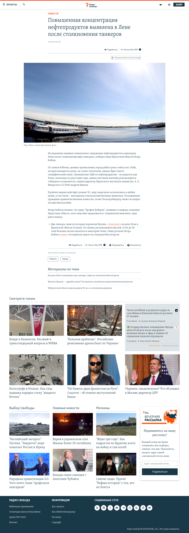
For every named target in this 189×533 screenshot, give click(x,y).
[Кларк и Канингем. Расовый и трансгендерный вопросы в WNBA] (36, 320)
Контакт (13, 522)
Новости (53, 14)
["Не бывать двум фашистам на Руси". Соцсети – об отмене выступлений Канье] (94, 369)
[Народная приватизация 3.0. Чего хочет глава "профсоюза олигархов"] (29, 464)
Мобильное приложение (21, 507)
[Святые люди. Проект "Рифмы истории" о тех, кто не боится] (116, 464)
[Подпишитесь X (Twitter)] (110, 507)
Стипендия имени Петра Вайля (24, 512)
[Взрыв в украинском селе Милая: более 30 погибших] (73, 424)
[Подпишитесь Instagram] (130, 507)
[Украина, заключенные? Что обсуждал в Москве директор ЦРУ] (152, 369)
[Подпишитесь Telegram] (123, 507)
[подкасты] (169, 5)
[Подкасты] (143, 507)
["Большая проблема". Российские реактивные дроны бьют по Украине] (94, 320)
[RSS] (136, 507)
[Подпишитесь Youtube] (116, 507)
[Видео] (161, 5)
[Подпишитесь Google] (97, 507)
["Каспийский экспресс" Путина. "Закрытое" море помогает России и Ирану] (29, 424)
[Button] (111, 50)
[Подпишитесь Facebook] (103, 507)
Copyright (56, 522)
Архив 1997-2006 (17, 517)
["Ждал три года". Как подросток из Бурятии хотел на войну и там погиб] (116, 424)
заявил (63, 235)
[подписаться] (149, 507)
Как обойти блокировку (63, 512)
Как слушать (58, 507)
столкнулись (114, 224)
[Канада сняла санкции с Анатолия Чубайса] (73, 460)
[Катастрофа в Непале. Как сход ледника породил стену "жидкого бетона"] (36, 369)
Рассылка (56, 517)
